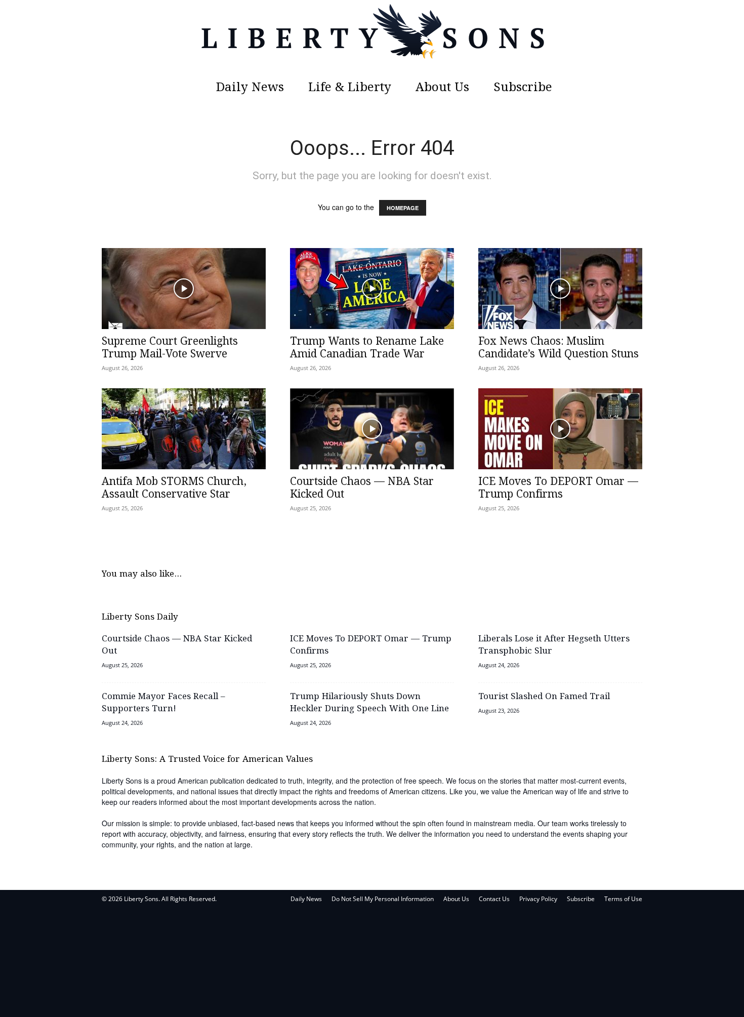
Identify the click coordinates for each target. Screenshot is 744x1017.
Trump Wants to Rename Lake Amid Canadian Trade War (367, 348)
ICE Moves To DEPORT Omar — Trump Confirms (558, 488)
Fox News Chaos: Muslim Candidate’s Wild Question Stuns (558, 348)
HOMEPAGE (403, 208)
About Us (442, 88)
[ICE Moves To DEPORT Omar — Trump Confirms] (560, 428)
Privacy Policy (538, 898)
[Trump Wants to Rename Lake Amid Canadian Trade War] (372, 288)
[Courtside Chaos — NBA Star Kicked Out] (372, 428)
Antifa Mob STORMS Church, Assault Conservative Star (174, 488)
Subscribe (522, 88)
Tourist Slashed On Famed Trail (544, 696)
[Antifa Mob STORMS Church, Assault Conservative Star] (184, 428)
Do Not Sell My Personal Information (383, 898)
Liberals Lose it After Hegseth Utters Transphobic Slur (554, 645)
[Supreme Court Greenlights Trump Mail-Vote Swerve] (184, 288)
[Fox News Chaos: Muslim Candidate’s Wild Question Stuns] (560, 288)
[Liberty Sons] (372, 38)
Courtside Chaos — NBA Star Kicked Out (362, 488)
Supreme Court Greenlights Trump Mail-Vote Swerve (170, 348)
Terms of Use (623, 898)
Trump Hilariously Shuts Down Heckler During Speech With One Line (369, 702)
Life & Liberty (349, 88)
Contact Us (494, 898)
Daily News (250, 88)
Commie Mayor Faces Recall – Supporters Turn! (163, 702)
